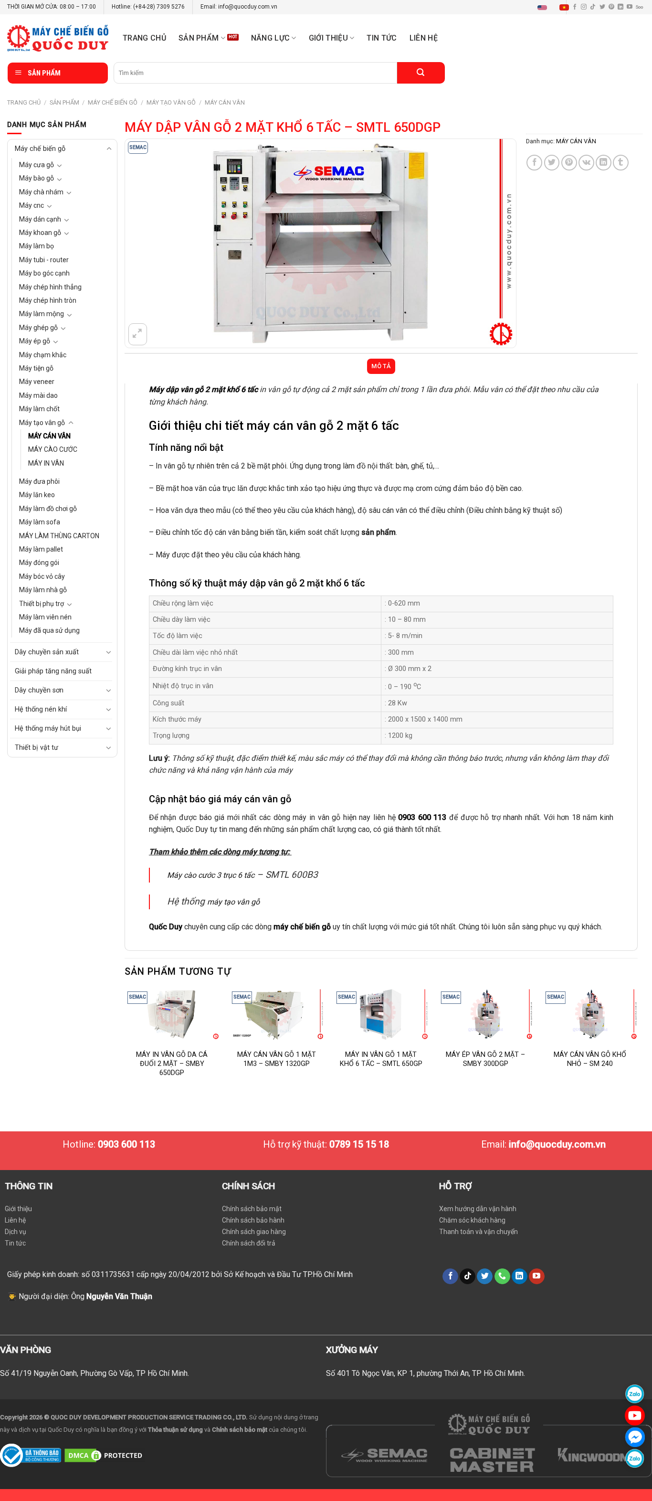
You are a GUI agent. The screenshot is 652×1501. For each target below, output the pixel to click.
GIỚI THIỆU (328, 38)
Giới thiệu (18, 1209)
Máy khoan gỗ (40, 232)
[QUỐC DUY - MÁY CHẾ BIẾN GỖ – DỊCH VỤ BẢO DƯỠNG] (57, 38)
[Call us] (502, 1276)
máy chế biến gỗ (302, 926)
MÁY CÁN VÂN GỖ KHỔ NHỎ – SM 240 (590, 1059)
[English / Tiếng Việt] (555, 7)
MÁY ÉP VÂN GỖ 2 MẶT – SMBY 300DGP (485, 1059)
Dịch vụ (15, 1231)
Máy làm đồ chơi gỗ (48, 508)
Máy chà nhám (41, 192)
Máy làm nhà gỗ (43, 590)
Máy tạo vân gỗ (171, 102)
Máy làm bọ (36, 246)
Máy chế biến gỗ (112, 102)
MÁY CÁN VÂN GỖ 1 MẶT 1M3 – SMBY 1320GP (276, 1059)
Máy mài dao (38, 395)
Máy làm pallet (41, 549)
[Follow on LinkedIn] (620, 7)
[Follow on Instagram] (584, 7)
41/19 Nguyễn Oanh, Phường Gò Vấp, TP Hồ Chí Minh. (100, 1373)
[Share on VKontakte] (586, 162)
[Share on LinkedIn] (603, 162)
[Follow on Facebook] (450, 1276)
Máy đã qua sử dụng (49, 630)
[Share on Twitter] (552, 162)
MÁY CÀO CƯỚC (52, 449)
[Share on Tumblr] (621, 162)
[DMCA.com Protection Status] (105, 1454)
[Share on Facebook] (534, 162)
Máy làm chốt (39, 409)
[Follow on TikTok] (593, 7)
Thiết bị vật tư (36, 748)
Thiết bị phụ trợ (41, 603)
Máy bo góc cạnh (44, 273)
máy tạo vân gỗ (233, 901)
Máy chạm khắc (42, 355)
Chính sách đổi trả (248, 1243)
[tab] (381, 366)
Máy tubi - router (44, 260)
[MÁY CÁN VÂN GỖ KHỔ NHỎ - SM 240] (590, 1014)
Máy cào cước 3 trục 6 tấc (210, 875)
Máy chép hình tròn (47, 300)
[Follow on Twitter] (602, 7)
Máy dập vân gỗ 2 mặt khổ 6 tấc (203, 389)
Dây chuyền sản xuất (47, 652)
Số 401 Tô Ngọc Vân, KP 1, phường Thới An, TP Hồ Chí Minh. (425, 1373)
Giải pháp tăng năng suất (53, 671)
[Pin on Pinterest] (569, 162)
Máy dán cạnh (40, 219)
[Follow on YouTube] (629, 7)
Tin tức (382, 38)
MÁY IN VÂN (46, 463)
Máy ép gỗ (34, 341)
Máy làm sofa (39, 522)
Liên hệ (424, 38)
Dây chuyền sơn (39, 690)
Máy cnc (31, 205)
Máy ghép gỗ (38, 327)
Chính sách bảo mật (252, 1209)
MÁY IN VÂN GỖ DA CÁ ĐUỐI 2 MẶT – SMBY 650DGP (172, 1063)
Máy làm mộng (41, 314)
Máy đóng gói (39, 562)
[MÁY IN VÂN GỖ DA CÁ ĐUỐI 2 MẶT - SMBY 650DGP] (172, 1014)
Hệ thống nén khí (41, 709)
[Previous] (125, 1042)
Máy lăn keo (37, 495)
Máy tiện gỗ (36, 368)
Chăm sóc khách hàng (472, 1220)
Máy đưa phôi (39, 481)
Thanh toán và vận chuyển (478, 1231)
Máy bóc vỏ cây (42, 576)
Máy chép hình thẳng (50, 287)
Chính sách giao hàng (254, 1231)
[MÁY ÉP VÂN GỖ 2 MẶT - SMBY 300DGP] (485, 1014)
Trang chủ (144, 38)
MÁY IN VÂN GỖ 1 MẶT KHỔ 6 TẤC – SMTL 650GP (381, 1059)
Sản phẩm (199, 38)
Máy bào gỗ (36, 178)
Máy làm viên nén (45, 617)
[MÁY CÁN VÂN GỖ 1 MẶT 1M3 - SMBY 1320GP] (276, 1014)
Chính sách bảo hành (253, 1220)
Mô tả (380, 366)
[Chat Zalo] (635, 1393)
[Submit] (421, 73)
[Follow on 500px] (639, 7)
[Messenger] (635, 1436)
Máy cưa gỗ (36, 165)
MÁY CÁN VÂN (225, 102)
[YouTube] (635, 1415)
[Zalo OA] (635, 1458)
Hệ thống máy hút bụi (48, 728)
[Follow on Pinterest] (611, 7)
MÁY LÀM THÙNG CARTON (59, 536)
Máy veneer (36, 381)
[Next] (637, 1042)
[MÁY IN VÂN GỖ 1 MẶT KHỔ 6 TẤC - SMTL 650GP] (381, 1014)
